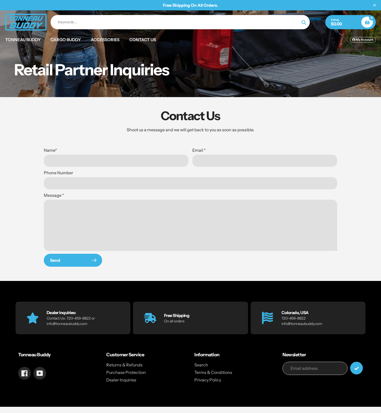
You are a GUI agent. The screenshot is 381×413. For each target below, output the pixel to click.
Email (199, 150)
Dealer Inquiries (121, 379)
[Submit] (356, 368)
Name (50, 150)
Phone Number (58, 172)
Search (201, 364)
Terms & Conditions (213, 372)
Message (54, 195)
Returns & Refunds (124, 364)
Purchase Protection (126, 372)
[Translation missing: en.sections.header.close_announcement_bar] (374, 5)
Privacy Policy (207, 379)
